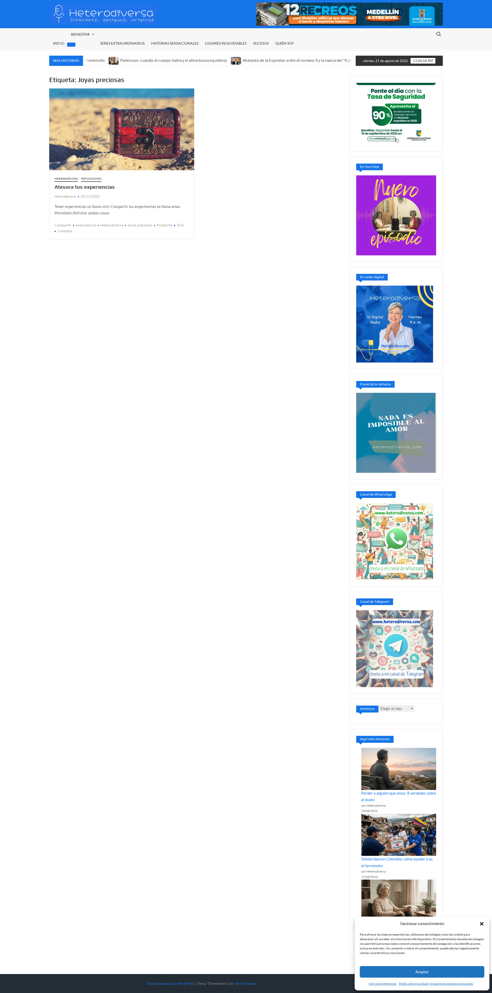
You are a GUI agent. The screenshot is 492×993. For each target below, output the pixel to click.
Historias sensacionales (174, 43)
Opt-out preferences (382, 984)
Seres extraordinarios (122, 43)
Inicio (58, 43)
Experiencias (86, 225)
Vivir (181, 225)
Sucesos (261, 43)
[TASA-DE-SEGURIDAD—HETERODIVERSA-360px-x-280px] (396, 113)
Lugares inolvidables (226, 43)
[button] (481, 923)
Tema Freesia (245, 983)
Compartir (63, 225)
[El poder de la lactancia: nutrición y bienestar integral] (334, 60)
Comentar (64, 231)
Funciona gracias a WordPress (171, 983)
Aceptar (422, 971)
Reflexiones (91, 178)
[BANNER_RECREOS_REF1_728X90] (349, 13)
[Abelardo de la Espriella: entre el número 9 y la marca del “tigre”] (206, 60)
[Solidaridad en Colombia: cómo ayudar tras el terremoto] (398, 835)
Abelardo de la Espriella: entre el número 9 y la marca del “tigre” (269, 60)
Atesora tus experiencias (85, 187)
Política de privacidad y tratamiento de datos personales (436, 984)
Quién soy (284, 43)
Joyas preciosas (140, 225)
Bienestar (80, 34)
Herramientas (66, 178)
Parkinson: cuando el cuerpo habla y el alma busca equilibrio (143, 60)
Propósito (164, 225)
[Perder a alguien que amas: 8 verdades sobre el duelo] (398, 769)
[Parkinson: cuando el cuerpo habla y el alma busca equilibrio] (398, 900)
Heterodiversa (65, 196)
